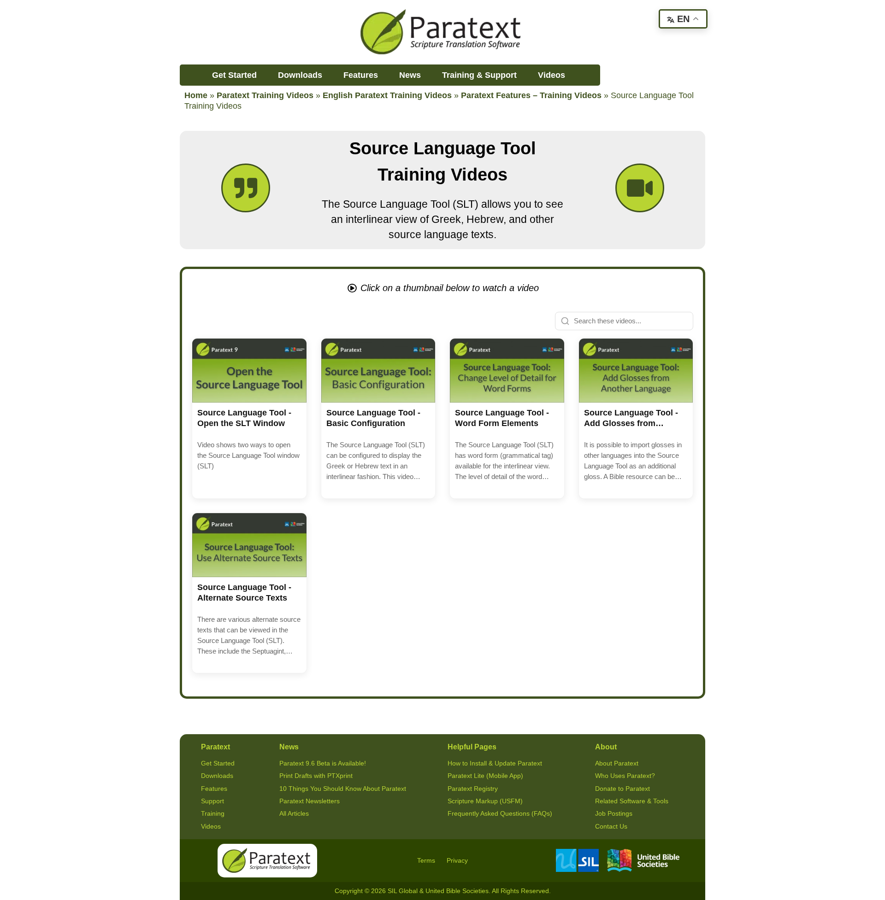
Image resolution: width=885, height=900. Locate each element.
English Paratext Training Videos (387, 95)
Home (195, 95)
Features (360, 75)
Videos (551, 75)
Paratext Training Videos (265, 95)
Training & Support (479, 75)
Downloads (300, 75)
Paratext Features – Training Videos (531, 95)
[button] (249, 418)
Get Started (234, 75)
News (410, 75)
